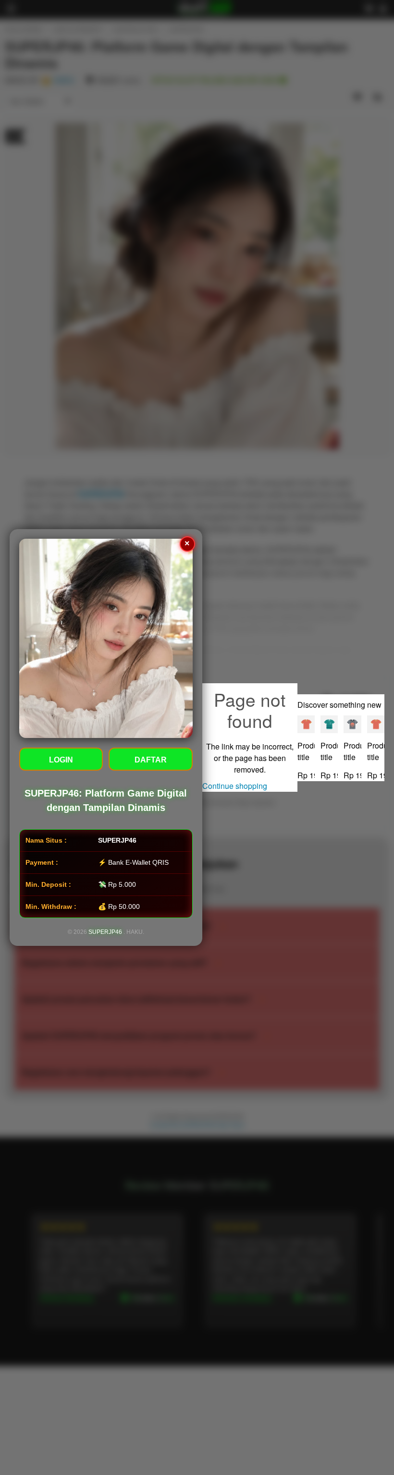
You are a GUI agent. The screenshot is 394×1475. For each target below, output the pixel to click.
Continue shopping (234, 785)
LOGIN (61, 760)
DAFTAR (151, 760)
